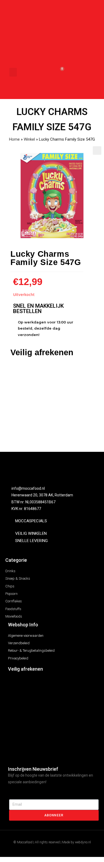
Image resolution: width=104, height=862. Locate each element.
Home (14, 139)
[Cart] (59, 72)
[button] (13, 72)
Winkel (29, 139)
